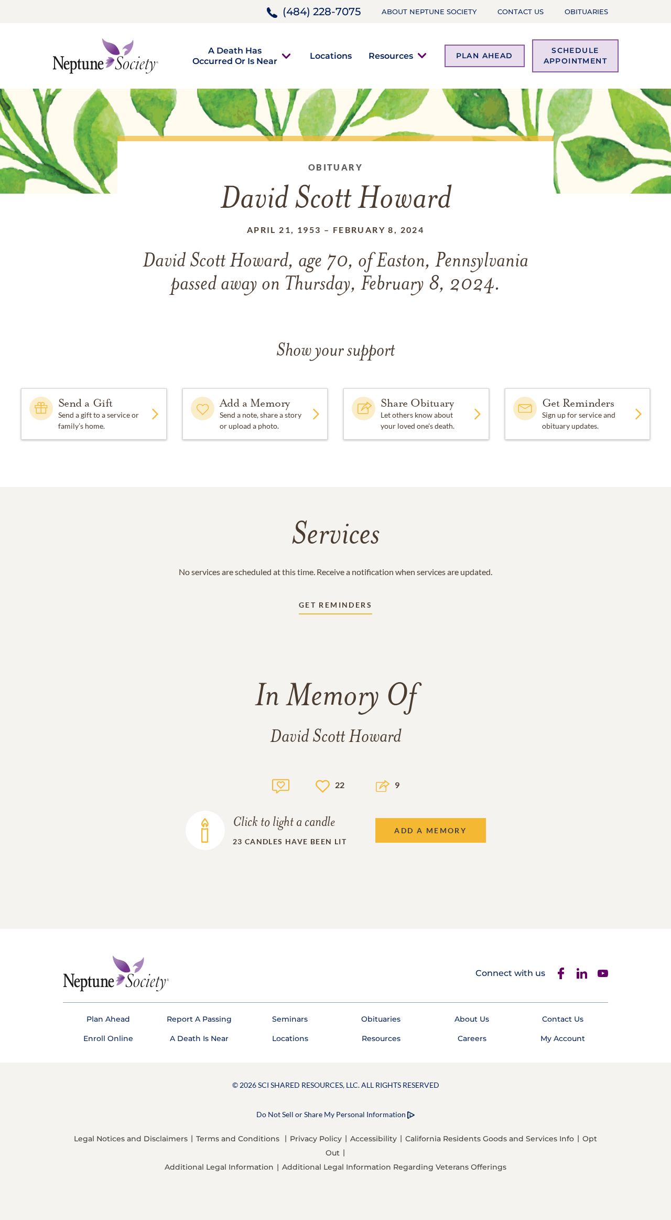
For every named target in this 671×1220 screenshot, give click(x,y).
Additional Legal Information (219, 1167)
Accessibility (373, 1138)
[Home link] (105, 55)
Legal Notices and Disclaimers (131, 1138)
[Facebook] (561, 973)
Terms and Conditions (237, 1138)
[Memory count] (280, 785)
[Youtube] (603, 973)
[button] (235, 55)
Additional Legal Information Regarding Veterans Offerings (394, 1167)
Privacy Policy (316, 1138)
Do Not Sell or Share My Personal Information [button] (331, 1114)
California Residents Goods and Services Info (489, 1138)
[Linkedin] (582, 973)
